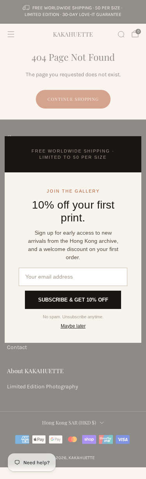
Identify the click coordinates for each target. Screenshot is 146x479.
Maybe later (73, 326)
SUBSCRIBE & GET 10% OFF (73, 300)
